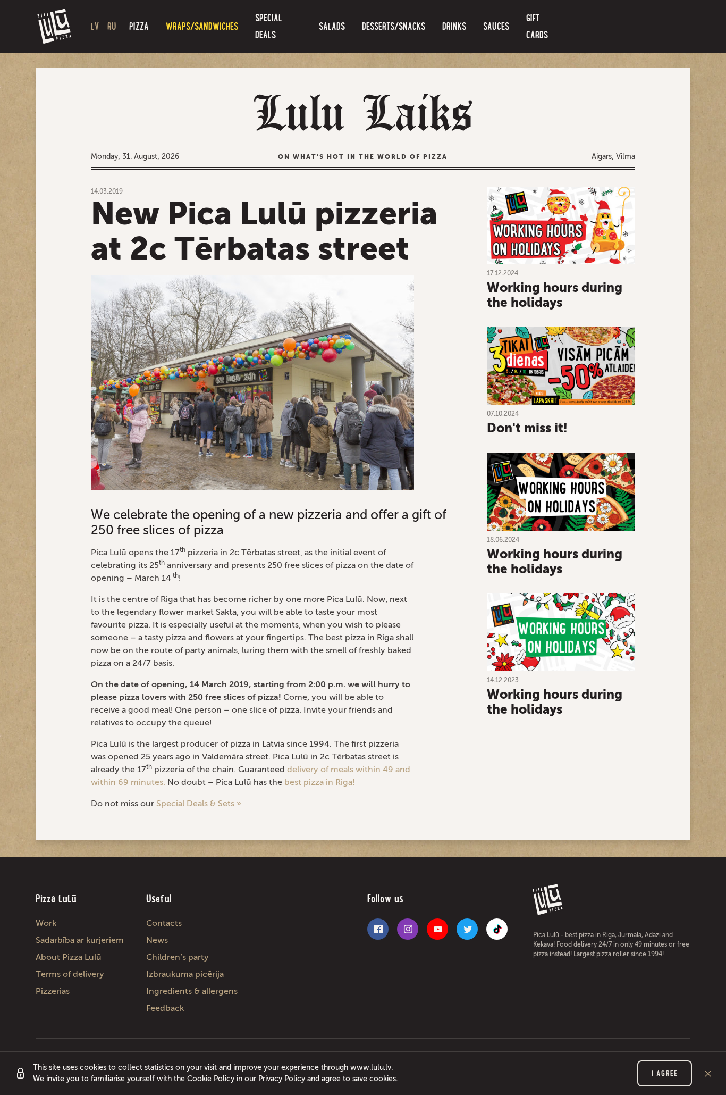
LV (95, 26)
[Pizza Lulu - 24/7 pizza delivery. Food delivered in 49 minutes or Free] (55, 26)
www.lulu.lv (370, 1067)
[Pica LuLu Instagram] (407, 929)
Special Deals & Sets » (198, 803)
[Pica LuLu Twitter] (467, 929)
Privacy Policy (281, 1078)
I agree (665, 1073)
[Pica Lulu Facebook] (378, 929)
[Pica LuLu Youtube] (437, 929)
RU (111, 26)
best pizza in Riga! (319, 782)
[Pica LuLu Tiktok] (497, 929)
